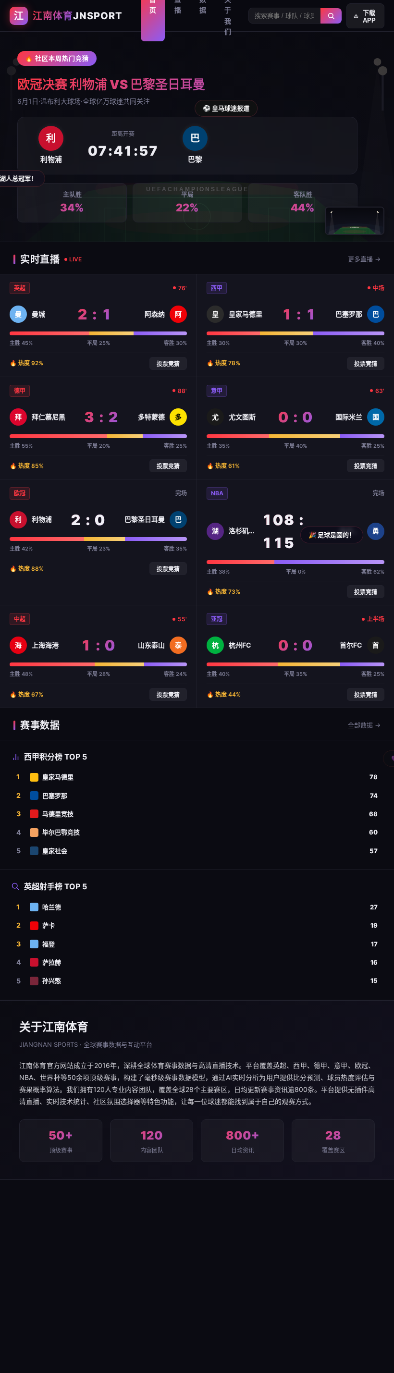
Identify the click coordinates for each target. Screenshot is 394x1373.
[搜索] (331, 16)
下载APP (369, 16)
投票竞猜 (168, 364)
